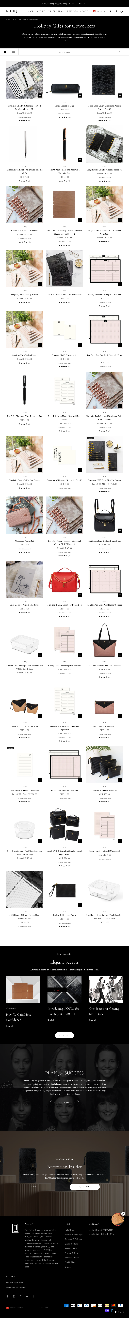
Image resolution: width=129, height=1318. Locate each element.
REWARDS (72, 11)
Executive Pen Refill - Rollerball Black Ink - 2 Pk (24, 171)
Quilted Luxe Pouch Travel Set (104, 790)
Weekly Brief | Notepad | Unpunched (104, 851)
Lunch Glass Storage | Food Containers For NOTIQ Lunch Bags (24, 667)
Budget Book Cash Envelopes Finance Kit (104, 170)
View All (64, 1035)
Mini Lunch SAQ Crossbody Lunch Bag (64, 605)
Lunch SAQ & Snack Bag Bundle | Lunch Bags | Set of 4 (64, 852)
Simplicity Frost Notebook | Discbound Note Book (104, 232)
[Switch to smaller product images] (9, 52)
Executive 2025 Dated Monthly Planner (104, 480)
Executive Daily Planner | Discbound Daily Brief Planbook (104, 418)
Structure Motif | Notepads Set (64, 355)
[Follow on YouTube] (27, 1296)
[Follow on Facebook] (7, 1296)
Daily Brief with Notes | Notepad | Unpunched (64, 728)
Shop (14, 19)
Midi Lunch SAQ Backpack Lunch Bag (104, 541)
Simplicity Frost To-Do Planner (24, 355)
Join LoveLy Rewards (15, 1283)
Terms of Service (72, 1258)
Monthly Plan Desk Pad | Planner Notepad (104, 605)
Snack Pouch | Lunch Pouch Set (24, 726)
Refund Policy (71, 1248)
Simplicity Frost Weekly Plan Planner (24, 480)
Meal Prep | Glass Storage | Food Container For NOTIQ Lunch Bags (104, 916)
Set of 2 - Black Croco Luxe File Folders (64, 294)
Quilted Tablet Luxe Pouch (64, 915)
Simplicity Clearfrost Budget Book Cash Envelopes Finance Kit (24, 107)
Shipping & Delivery (73, 1239)
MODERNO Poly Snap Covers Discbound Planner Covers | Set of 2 (65, 232)
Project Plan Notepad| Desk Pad (64, 790)
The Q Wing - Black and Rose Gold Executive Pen (64, 171)
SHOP (30, 11)
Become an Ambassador (16, 1287)
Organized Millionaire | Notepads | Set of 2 (64, 480)
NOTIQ (24, 102)
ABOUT (84, 11)
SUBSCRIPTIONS (55, 11)
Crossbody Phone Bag (24, 541)
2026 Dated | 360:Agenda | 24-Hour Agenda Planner (24, 916)
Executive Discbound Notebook (24, 230)
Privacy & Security (73, 1253)
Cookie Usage (71, 1262)
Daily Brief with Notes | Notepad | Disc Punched (64, 418)
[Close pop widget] (123, 1214)
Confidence (11, 1007)
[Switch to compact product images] (13, 52)
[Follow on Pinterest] (20, 1296)
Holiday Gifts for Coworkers (29, 19)
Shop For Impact (64, 1103)
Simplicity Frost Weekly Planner (24, 294)
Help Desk (69, 1230)
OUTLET (40, 11)
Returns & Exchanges (74, 1235)
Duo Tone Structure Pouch (104, 726)
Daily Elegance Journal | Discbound (25, 605)
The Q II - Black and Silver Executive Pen (24, 416)
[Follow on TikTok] (33, 1296)
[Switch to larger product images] (5, 52)
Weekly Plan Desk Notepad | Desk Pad (104, 294)
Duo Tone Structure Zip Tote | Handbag (104, 666)
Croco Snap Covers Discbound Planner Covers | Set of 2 (104, 107)
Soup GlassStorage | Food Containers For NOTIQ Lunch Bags (24, 852)
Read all (9, 1026)
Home (8, 19)
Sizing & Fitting (71, 1244)
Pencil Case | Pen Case (64, 106)
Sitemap (68, 1267)
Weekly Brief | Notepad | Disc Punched (64, 666)
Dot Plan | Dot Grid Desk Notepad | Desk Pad (104, 357)
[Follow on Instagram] (14, 1296)
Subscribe (85, 1187)
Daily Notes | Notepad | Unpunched (24, 790)
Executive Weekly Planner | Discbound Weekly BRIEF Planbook (64, 542)
